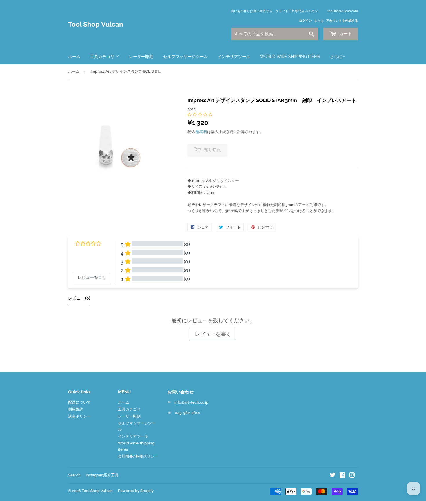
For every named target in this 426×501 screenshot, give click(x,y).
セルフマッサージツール (185, 56)
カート (345, 33)
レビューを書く (213, 334)
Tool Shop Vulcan (95, 24)
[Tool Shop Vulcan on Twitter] (333, 476)
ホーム (74, 56)
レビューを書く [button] (92, 277)
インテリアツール (234, 56)
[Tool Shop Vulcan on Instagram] (352, 476)
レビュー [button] (79, 298)
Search (74, 475)
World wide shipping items (290, 56)
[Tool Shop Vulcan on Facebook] (342, 476)
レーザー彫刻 (141, 56)
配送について (79, 402)
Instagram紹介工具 (102, 475)
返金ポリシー (79, 416)
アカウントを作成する (342, 21)
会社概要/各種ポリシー (138, 456)
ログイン (305, 21)
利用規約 (75, 409)
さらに (336, 56)
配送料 (201, 132)
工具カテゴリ (103, 56)
